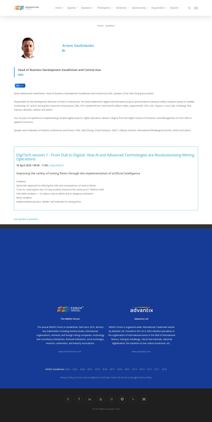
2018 (104, 369)
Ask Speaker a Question (26, 219)
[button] (196, 7)
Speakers (110, 25)
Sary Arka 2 (57, 165)
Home (100, 25)
